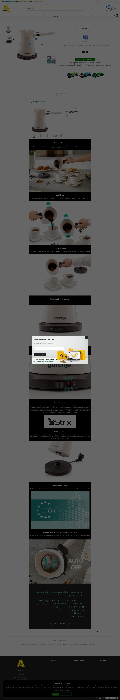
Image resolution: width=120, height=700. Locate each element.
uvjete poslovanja (56, 359)
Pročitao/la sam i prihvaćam (48, 359)
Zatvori (86, 337)
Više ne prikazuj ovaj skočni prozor (45, 361)
